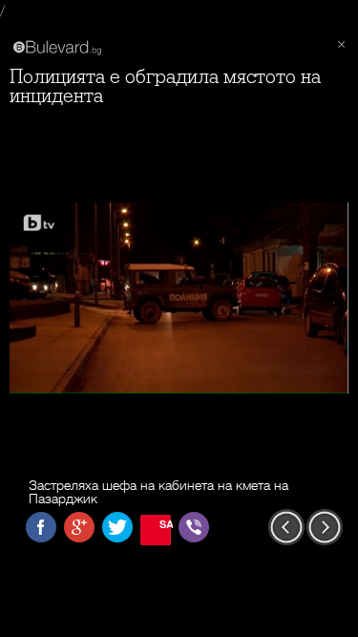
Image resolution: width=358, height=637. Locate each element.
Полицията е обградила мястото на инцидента (165, 86)
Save (165, 524)
